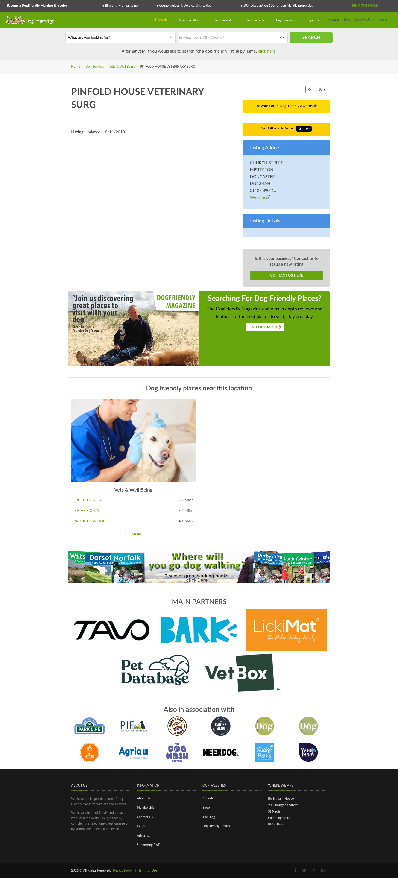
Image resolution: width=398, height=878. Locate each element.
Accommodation (189, 20)
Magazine (333, 19)
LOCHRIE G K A (86, 510)
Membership (146, 807)
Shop (347, 19)
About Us (143, 798)
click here (267, 51)
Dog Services (284, 20)
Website (258, 198)
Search (311, 37)
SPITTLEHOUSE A (88, 500)
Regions (312, 20)
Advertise (143, 835)
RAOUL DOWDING (89, 521)
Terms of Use (147, 870)
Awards (162, 19)
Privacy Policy (122, 870)
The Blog (208, 817)
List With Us (362, 19)
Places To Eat (254, 20)
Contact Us (145, 817)
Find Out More (365, 5)
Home (75, 66)
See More (133, 534)
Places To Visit (222, 20)
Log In (383, 19)
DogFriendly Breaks (216, 826)
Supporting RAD (149, 845)
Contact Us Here (286, 275)
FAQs (141, 826)
